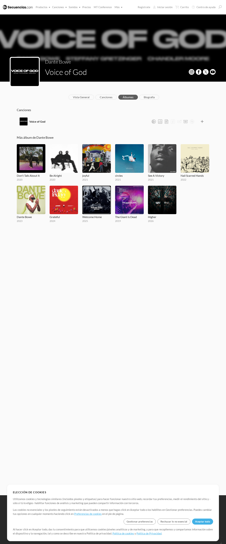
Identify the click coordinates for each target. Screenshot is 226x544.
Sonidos (73, 7)
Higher (152, 217)
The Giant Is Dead (126, 217)
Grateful (55, 217)
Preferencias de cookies (88, 513)
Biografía (149, 97)
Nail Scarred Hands (192, 175)
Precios (86, 7)
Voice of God (37, 121)
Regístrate (144, 7)
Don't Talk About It (28, 175)
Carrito (184, 7)
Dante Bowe (58, 62)
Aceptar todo (202, 521)
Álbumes (128, 97)
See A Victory (156, 175)
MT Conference (103, 7)
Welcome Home (92, 217)
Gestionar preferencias (140, 521)
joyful (85, 175)
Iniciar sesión (165, 7)
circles (119, 175)
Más (117, 7)
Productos (41, 7)
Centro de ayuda (206, 7)
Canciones (58, 7)
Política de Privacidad (149, 533)
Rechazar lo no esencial (173, 521)
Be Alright (56, 175)
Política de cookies (123, 533)
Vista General (81, 97)
